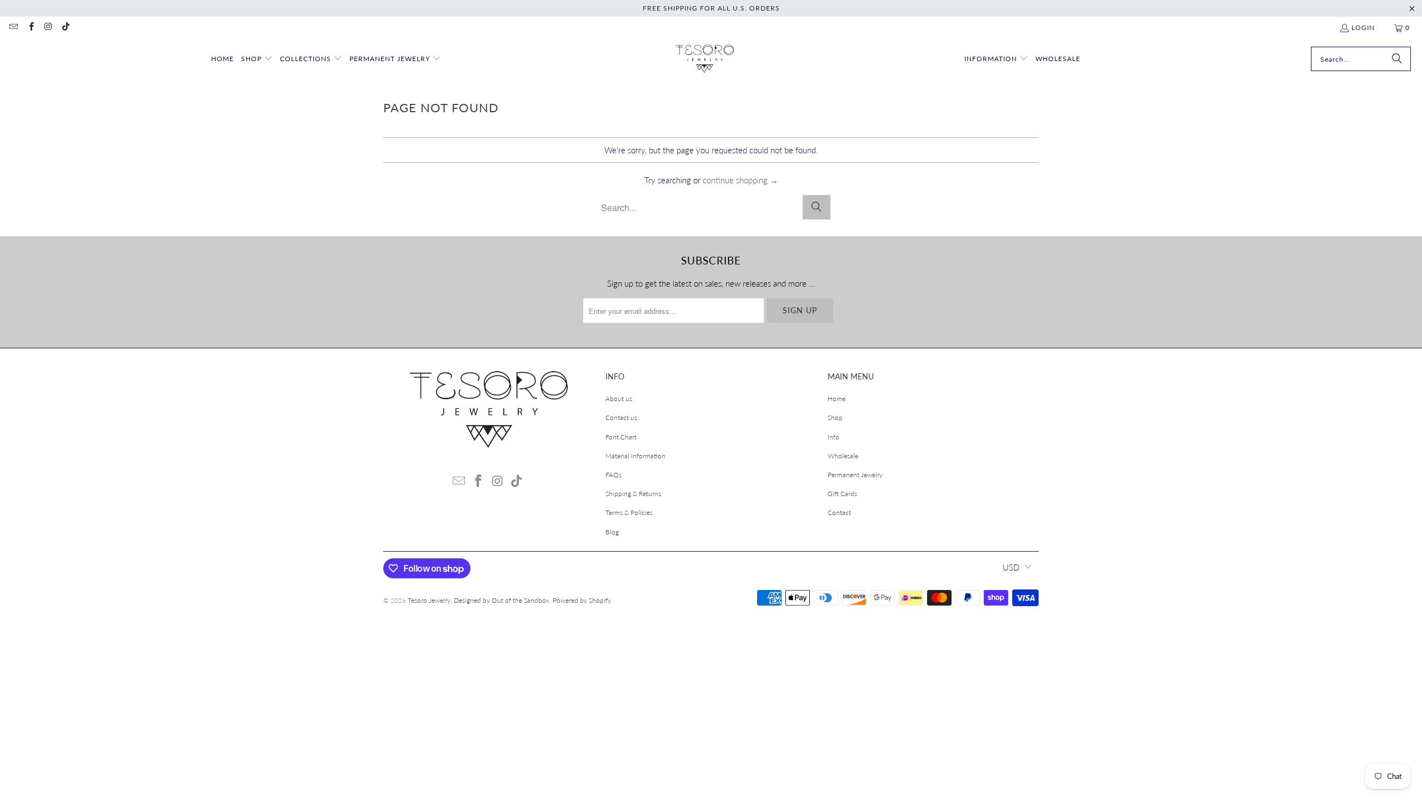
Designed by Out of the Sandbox (501, 600)
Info (833, 437)
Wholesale (843, 456)
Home (836, 398)
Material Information (635, 456)
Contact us (621, 417)
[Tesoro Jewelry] (704, 59)
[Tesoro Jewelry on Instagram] (48, 27)
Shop (835, 417)
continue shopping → (740, 180)
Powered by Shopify (582, 600)
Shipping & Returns (633, 493)
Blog (612, 532)
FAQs (613, 475)
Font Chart (621, 437)
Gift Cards (842, 493)
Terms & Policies (629, 512)
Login (1363, 27)
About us (618, 398)
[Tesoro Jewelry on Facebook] (30, 27)
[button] (257, 59)
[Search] (1397, 59)
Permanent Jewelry (855, 475)
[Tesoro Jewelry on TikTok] (65, 27)
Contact (839, 512)
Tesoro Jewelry (429, 600)
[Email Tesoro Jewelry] (13, 27)
